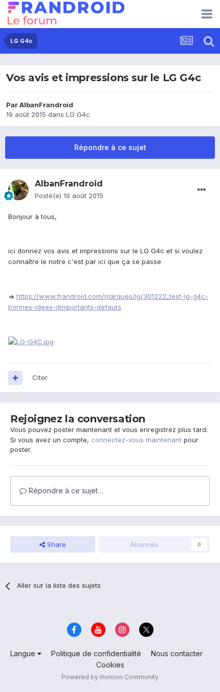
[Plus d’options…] (201, 190)
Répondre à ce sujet (110, 147)
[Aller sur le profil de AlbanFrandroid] (18, 190)
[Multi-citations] (15, 378)
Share (55, 544)
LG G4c (78, 114)
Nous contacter (177, 653)
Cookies (110, 664)
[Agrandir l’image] (31, 341)
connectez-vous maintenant (136, 440)
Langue (23, 653)
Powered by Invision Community (110, 677)
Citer (40, 377)
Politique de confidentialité (96, 653)
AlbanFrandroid (46, 105)
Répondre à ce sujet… (65, 490)
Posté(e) (69, 196)
